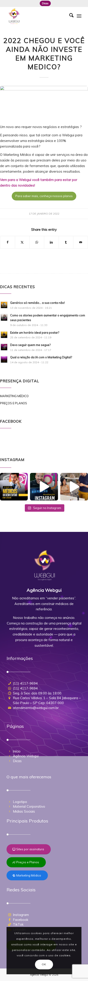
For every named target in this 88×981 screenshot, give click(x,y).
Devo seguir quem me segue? (30, 345)
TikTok (18, 924)
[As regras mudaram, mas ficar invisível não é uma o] (14, 486)
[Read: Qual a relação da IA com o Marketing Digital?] (4, 359)
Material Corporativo (29, 806)
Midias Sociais (24, 811)
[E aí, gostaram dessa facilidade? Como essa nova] (44, 486)
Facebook (20, 920)
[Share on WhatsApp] (37, 242)
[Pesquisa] (69, 16)
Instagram (21, 915)
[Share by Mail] (80, 242)
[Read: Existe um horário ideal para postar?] (4, 335)
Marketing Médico (14, 396)
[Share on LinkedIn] (51, 242)
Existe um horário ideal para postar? (34, 332)
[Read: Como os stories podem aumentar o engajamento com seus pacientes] (4, 317)
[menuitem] (45, 3)
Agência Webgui (26, 756)
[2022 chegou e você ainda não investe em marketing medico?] (44, 102)
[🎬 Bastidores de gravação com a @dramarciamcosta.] (74, 486)
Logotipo (20, 802)
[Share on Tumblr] (66, 242)
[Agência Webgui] (36, 16)
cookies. (65, 955)
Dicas (45, 3)
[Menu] (79, 16)
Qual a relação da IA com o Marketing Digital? (41, 357)
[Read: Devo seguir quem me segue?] (4, 347)
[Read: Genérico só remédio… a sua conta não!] (4, 305)
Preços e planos (13, 403)
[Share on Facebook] (7, 242)
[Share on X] (22, 242)
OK (44, 964)
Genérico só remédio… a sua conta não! (37, 303)
